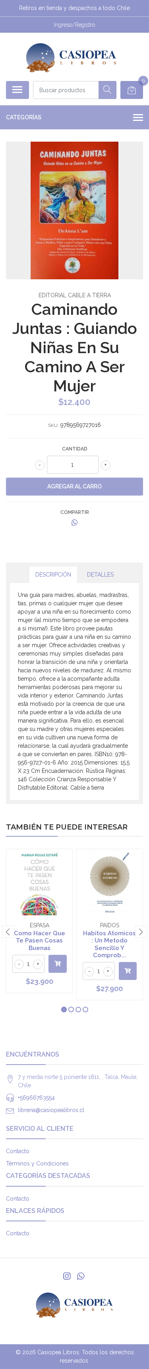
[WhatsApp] (80, 1276)
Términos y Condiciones (37, 1163)
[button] (64, 1009)
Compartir (74, 512)
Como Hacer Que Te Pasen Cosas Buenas (39, 940)
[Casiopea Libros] (71, 57)
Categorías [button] (23, 117)
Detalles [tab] (100, 574)
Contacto (17, 1151)
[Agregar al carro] (57, 964)
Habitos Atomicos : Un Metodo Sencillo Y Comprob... (109, 944)
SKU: (53, 425)
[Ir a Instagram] (66, 1276)
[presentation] (8, 932)
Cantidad (74, 449)
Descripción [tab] (53, 574)
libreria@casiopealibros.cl (51, 1110)
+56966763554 (36, 1097)
